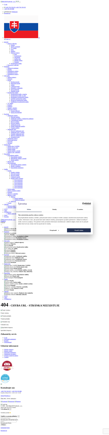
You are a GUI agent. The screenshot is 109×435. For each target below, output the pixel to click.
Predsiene (6, 66)
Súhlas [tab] (29, 209)
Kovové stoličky (15, 123)
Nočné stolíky (11, 189)
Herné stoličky (15, 160)
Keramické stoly (15, 137)
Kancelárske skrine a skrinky (18, 164)
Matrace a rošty (11, 195)
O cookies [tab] (80, 209)
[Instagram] (11, 401)
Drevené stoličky (15, 117)
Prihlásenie (15, 12)
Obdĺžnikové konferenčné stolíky (20, 102)
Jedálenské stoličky (12, 115)
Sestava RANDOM (16, 112)
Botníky (9, 69)
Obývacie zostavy (12, 109)
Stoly (12, 49)
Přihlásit (3, 424)
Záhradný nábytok (12, 207)
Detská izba (7, 144)
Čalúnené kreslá (15, 86)
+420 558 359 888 (9, 9)
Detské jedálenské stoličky (18, 126)
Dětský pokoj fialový (13, 213)
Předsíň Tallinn (18, 60)
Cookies (6, 357)
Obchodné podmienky (10, 339)
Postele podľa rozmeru (17, 178)
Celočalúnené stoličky (17, 120)
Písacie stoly (10, 161)
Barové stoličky (15, 121)
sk (39, 37)
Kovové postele (15, 175)
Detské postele (11, 149)
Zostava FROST (15, 111)
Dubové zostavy (15, 53)
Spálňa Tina (17, 59)
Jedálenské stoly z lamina (17, 132)
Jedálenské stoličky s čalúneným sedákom (22, 118)
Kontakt (6, 340)
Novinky (9, 143)
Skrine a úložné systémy (14, 190)
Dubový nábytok (12, 43)
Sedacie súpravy (11, 77)
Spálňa (6, 169)
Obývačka (7, 76)
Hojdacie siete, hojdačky (14, 206)
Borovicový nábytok (13, 65)
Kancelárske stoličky (13, 155)
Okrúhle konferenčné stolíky (18, 98)
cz (9, 39)
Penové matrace (18, 198)
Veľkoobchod (7, 342)
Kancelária (7, 154)
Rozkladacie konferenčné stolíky (19, 97)
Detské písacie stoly (12, 148)
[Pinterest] (18, 401)
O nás (5, 4)
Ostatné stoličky (15, 128)
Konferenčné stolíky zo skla (18, 95)
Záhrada (6, 204)
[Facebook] (4, 401)
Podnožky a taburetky (17, 88)
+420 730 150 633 (20, 7)
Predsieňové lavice (12, 72)
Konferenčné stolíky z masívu (19, 94)
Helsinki (16, 62)
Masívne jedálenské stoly (17, 135)
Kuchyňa (6, 114)
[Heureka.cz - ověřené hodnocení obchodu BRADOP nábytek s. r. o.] (5, 382)
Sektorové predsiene (12, 68)
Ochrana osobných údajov (11, 355)
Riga (15, 54)
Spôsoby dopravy (9, 349)
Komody (9, 105)
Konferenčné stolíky (16, 63)
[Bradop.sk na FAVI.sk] (7, 371)
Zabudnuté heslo (5, 427)
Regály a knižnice (16, 166)
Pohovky (9, 79)
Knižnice (9, 106)
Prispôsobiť (53, 230)
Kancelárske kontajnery (17, 167)
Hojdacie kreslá (15, 82)
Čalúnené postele (15, 177)
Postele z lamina (15, 172)
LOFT (6, 209)
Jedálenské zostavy (12, 138)
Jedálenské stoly (11, 129)
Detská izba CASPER (13, 146)
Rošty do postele (15, 201)
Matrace (13, 197)
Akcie (5, 215)
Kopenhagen (17, 56)
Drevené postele (15, 174)
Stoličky (13, 51)
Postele (13, 45)
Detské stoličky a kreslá (13, 151)
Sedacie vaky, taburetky (13, 152)
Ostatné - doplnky (12, 108)
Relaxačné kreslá (15, 83)
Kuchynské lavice (12, 140)
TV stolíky (14, 48)
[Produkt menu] (1, 224)
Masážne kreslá (15, 91)
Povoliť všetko (79, 230)
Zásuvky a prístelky (12, 193)
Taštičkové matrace (19, 200)
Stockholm (17, 57)
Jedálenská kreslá (15, 125)
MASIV (6, 42)
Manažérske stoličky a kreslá (18, 158)
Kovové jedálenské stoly (17, 131)
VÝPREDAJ (7, 212)
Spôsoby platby (8, 351)
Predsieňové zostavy (12, 74)
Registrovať (7, 13)
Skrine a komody (15, 46)
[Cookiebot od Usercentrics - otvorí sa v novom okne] (83, 204)
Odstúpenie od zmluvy (10, 354)
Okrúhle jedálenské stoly (17, 134)
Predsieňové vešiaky (12, 71)
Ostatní (9, 203)
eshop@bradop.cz (5, 395)
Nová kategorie (15, 89)
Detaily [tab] (54, 209)
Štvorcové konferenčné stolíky (19, 100)
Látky (5, 210)
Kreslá (9, 80)
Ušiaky (13, 85)
